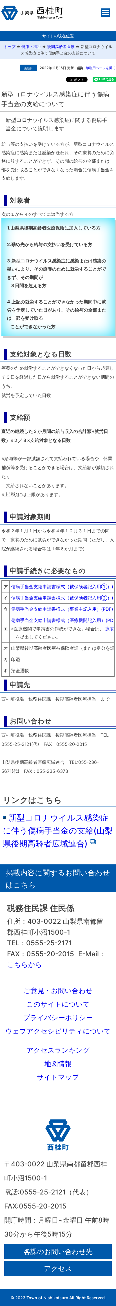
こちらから (24, 964)
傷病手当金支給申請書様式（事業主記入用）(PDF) (62, 609)
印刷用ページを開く (101, 68)
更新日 (28, 68)
